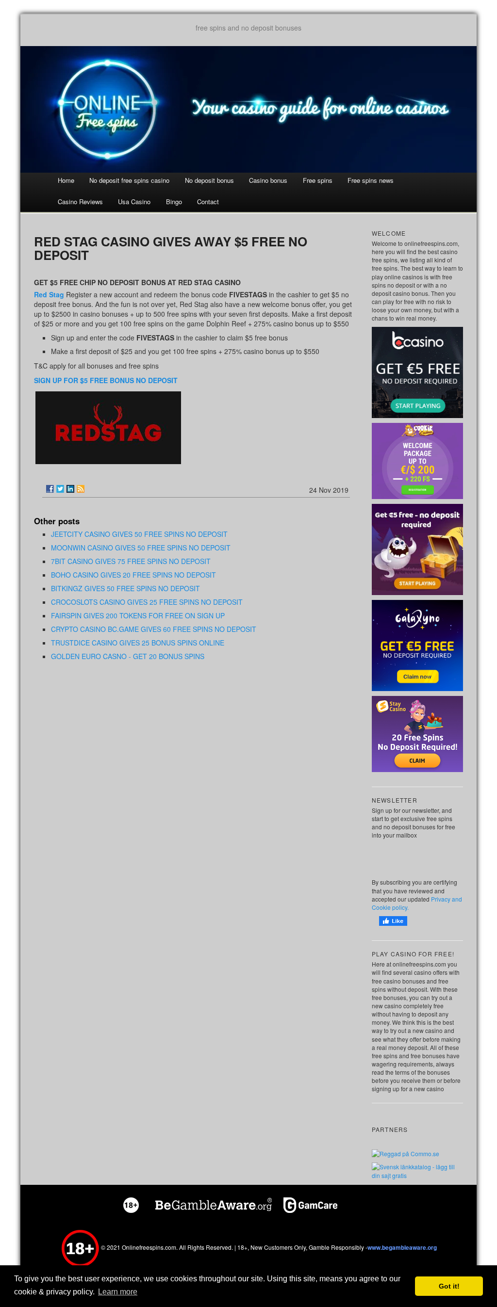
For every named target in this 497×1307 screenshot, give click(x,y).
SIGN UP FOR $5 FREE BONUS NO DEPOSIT (106, 380)
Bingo (174, 201)
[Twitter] (60, 489)
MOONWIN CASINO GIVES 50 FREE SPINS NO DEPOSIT (141, 547)
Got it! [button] (449, 1286)
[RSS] (80, 489)
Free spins (317, 180)
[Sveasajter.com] (417, 1170)
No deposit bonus (209, 180)
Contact (208, 201)
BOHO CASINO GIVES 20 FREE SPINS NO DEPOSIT (133, 575)
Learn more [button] (117, 1292)
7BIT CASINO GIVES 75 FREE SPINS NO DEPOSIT (131, 561)
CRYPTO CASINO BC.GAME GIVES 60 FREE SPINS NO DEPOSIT (153, 629)
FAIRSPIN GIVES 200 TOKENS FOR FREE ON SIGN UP (138, 615)
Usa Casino (134, 201)
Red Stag (49, 294)
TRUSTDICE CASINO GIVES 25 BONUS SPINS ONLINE (137, 642)
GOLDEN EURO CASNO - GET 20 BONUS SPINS (127, 656)
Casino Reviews (80, 201)
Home (66, 180)
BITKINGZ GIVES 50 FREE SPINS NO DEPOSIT (125, 588)
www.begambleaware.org (402, 1247)
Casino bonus (268, 180)
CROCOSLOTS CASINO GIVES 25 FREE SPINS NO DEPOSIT (147, 602)
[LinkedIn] (70, 489)
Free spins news (371, 180)
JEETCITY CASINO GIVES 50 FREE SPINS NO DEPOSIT (139, 534)
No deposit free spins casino (129, 180)
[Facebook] (50, 489)
